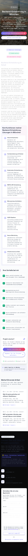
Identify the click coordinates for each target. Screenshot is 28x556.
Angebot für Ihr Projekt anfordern (13, 354)
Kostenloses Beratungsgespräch (13, 33)
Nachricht (5, 512)
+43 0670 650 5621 (10, 477)
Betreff (4, 506)
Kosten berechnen (13, 37)
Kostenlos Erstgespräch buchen (14, 482)
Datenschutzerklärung (13, 529)
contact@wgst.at (10, 472)
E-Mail (4, 500)
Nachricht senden (13, 533)
